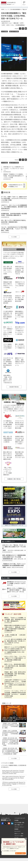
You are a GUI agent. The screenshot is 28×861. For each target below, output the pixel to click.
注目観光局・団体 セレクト (12, 402)
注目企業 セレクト (9, 249)
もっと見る (14, 236)
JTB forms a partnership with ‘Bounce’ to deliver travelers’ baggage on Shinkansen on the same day (13, 783)
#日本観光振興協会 (20, 25)
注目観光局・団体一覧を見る (14, 479)
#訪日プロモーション (7, 23)
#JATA (3, 25)
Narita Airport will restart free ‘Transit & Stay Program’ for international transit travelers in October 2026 (13, 772)
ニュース (7, 9)
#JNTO (21, 23)
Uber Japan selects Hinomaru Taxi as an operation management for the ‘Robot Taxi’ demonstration (13, 778)
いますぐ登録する (21, 853)
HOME (2, 9)
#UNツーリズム (10, 25)
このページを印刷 (14, 31)
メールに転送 (4, 31)
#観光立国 (16, 23)
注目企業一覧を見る (14, 387)
